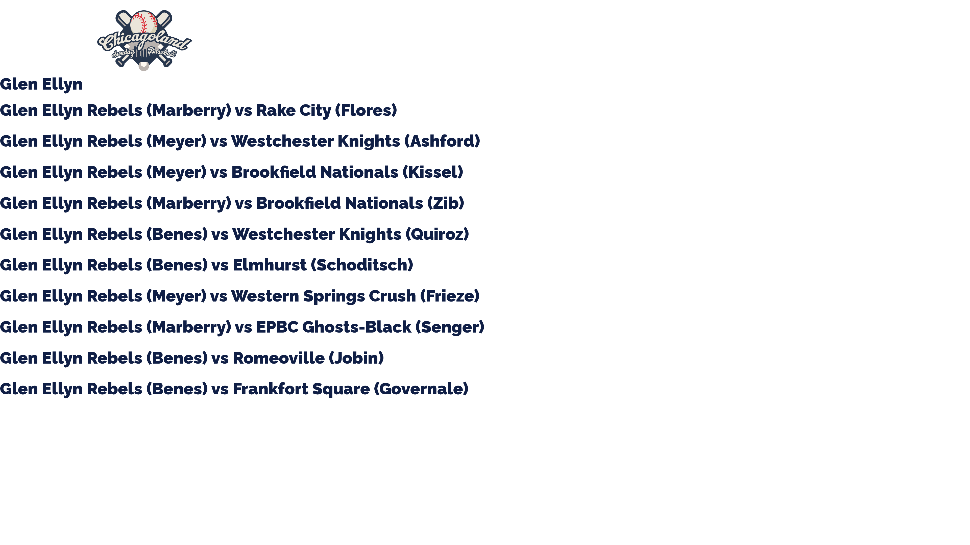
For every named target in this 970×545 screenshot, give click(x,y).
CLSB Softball (318, 40)
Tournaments (283, 40)
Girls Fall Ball (395, 40)
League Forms (469, 40)
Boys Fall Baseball (357, 40)
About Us (213, 40)
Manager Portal (432, 40)
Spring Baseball (246, 40)
